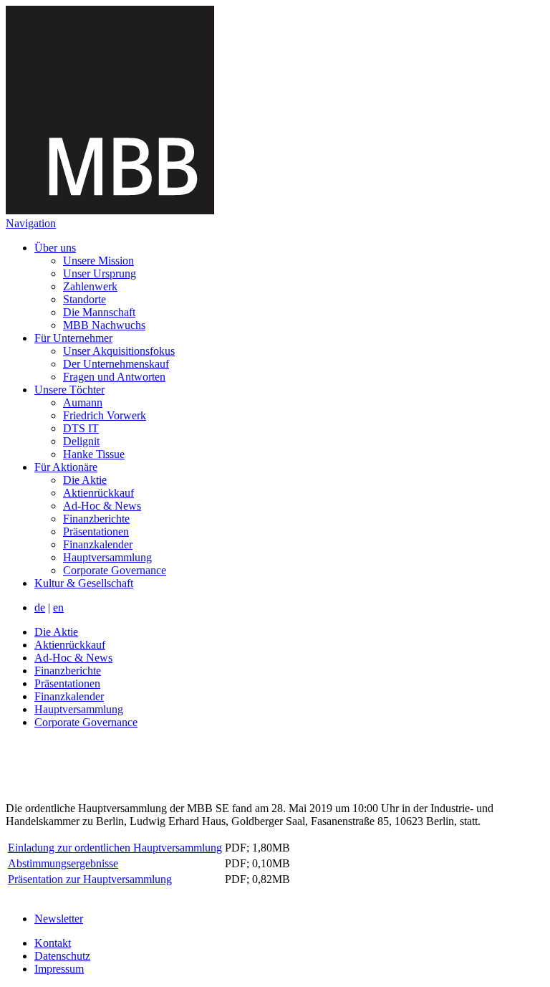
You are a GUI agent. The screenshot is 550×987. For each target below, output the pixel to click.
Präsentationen (96, 531)
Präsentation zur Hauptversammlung (90, 879)
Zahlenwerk (90, 286)
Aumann (82, 402)
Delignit (81, 441)
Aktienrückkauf (98, 493)
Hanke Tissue (94, 454)
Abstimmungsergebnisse (63, 863)
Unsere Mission (98, 260)
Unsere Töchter (69, 389)
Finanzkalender (97, 544)
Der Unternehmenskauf (116, 364)
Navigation (31, 223)
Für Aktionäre (65, 467)
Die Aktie (85, 480)
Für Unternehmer (73, 338)
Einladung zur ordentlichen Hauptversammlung (115, 847)
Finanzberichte (96, 518)
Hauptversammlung (107, 557)
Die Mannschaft (99, 312)
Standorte (84, 299)
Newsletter (58, 918)
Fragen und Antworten (114, 377)
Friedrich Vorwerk (104, 415)
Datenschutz (62, 956)
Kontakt (52, 943)
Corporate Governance (114, 570)
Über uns (55, 248)
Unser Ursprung (99, 273)
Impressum (59, 969)
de (39, 607)
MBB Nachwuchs (104, 325)
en (58, 607)
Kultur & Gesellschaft (83, 583)
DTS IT (81, 428)
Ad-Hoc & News (102, 506)
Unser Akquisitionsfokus (119, 351)
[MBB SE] (110, 210)
